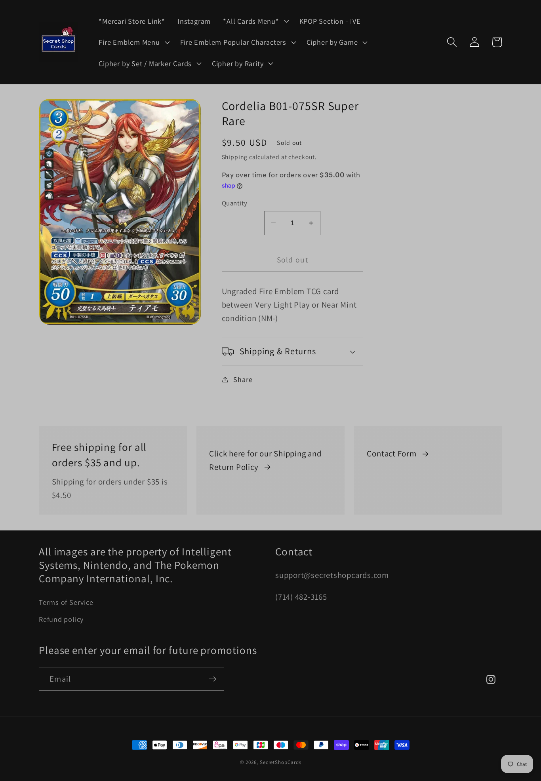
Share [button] (242, 379)
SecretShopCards (280, 762)
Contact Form (391, 453)
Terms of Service (66, 602)
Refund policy (61, 619)
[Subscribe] (212, 679)
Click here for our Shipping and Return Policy (265, 460)
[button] (255, 21)
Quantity (235, 203)
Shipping (235, 157)
